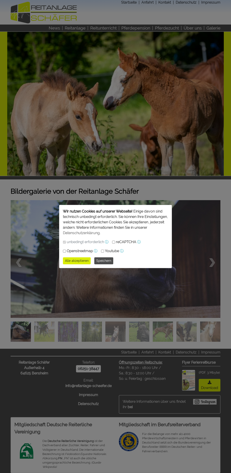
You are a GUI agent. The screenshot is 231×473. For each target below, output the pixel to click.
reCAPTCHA (126, 242)
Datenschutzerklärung (81, 233)
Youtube (112, 251)
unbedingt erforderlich (85, 242)
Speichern (103, 261)
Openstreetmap (80, 251)
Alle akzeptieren (77, 261)
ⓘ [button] (107, 242)
